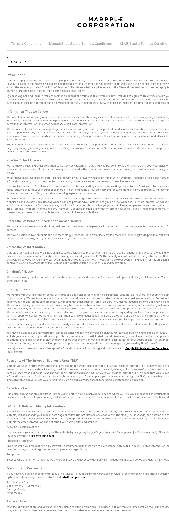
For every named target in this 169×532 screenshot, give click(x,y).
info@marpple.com (42, 435)
